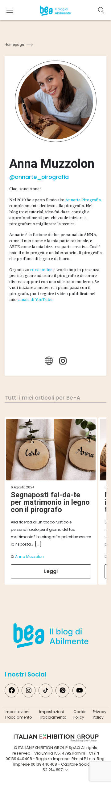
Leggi (51, 571)
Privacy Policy (99, 714)
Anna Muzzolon (29, 556)
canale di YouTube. (35, 299)
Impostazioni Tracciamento (18, 714)
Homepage (14, 44)
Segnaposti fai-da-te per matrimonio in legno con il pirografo (50, 502)
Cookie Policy (79, 714)
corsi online (41, 269)
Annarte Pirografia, (83, 200)
